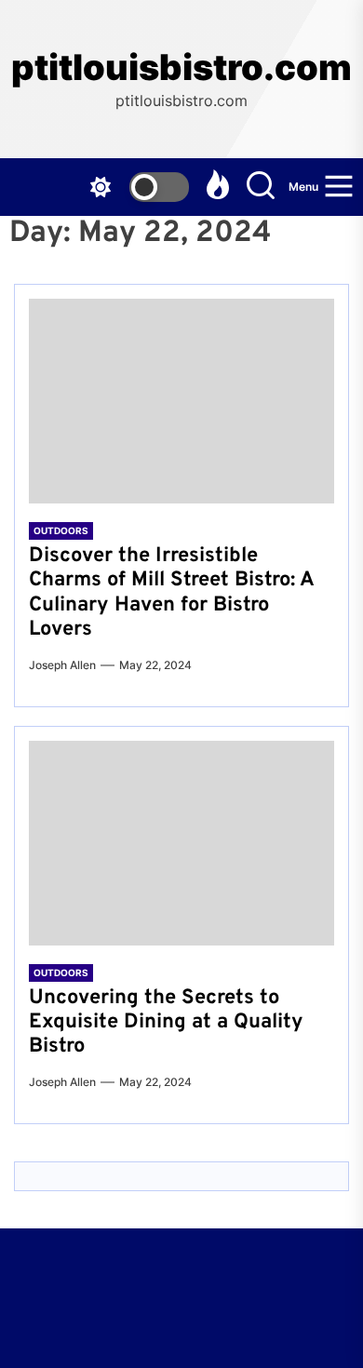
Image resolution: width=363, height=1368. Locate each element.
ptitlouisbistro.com (181, 67)
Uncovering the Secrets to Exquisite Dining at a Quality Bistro (166, 1023)
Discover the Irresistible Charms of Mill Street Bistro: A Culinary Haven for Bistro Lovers (171, 592)
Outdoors (61, 530)
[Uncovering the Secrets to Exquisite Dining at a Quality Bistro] (181, 843)
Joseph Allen (62, 665)
